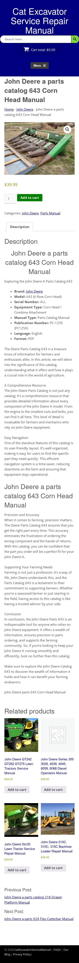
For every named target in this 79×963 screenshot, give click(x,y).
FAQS (57, 950)
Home (9, 109)
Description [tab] (19, 226)
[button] (67, 129)
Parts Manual (50, 213)
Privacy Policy (22, 954)
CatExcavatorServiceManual (32, 950)
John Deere (24, 109)
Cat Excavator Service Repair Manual (39, 20)
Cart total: (42, 50)
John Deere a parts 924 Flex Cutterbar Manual (39, 919)
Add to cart (29, 197)
